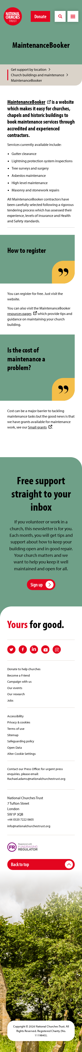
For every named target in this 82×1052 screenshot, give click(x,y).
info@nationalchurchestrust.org (28, 826)
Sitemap (12, 735)
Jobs (10, 700)
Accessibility (15, 716)
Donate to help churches (24, 669)
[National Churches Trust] (13, 16)
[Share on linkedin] (34, 649)
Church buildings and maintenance (37, 75)
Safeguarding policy (20, 741)
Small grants (37, 427)
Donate (40, 16)
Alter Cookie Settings (21, 753)
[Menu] (72, 16)
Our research (16, 694)
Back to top (20, 864)
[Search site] (60, 16)
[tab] (31, 69)
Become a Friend (18, 675)
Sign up (37, 584)
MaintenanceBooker (26, 101)
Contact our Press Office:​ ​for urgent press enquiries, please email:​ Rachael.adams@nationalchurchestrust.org (36, 774)
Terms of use (15, 728)
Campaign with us (19, 681)
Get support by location (28, 69)
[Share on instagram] (57, 649)
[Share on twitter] (11, 649)
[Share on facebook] (23, 649)
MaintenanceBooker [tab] (26, 80)
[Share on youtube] (45, 649)
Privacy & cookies (18, 722)
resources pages (19, 313)
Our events (14, 688)
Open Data (14, 747)
